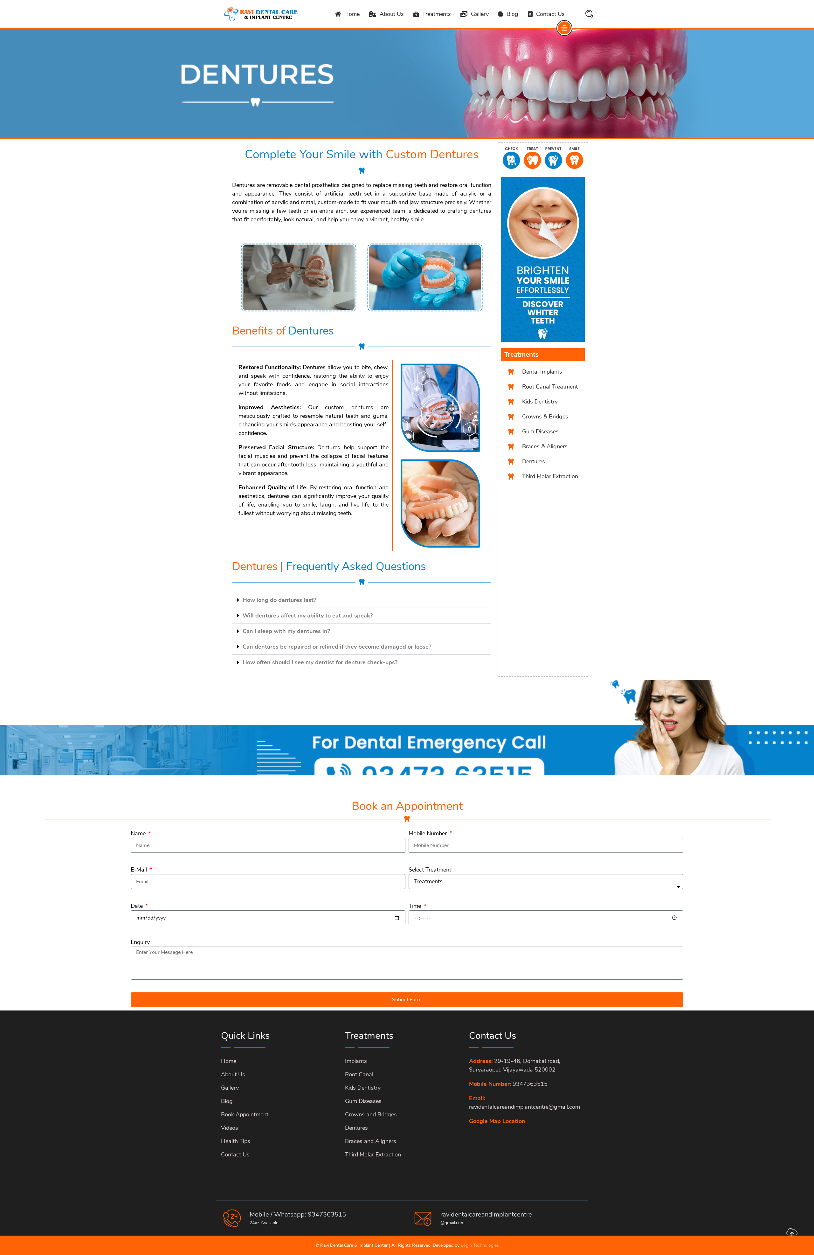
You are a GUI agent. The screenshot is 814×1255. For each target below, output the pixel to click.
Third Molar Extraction (373, 1154)
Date (137, 906)
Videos (229, 1128)
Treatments (436, 14)
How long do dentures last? (279, 600)
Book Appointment (244, 1114)
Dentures (356, 1128)
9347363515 (530, 1084)
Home (352, 14)
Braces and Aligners (370, 1141)
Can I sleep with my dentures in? (286, 631)
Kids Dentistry (363, 1088)
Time (416, 906)
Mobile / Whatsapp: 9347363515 (298, 1214)
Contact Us (550, 14)
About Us (392, 14)
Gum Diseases (363, 1101)
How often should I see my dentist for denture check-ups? (320, 662)
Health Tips (235, 1141)
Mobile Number (428, 833)
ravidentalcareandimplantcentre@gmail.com (524, 1107)
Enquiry (140, 942)
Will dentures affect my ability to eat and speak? (308, 615)
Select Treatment (430, 869)
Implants (356, 1061)
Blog (512, 14)
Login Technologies (480, 1245)
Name (139, 833)
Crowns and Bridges (371, 1114)
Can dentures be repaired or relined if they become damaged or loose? (337, 647)
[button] (361, 600)
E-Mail (139, 869)
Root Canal (359, 1074)
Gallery (480, 14)
